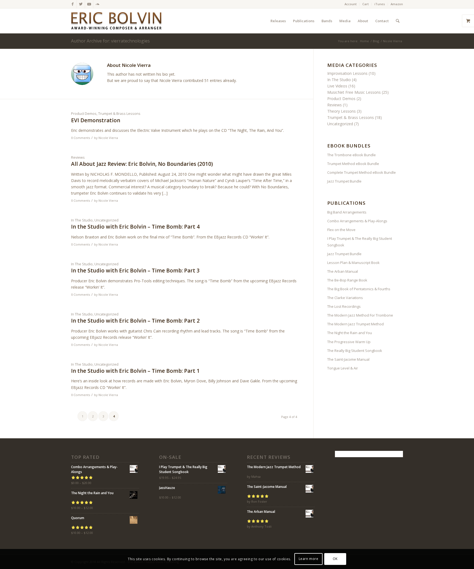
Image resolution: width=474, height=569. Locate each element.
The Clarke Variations (345, 297)
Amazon (397, 4)
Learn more (308, 558)
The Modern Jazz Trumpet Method (355, 324)
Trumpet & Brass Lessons (119, 113)
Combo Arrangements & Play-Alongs (357, 220)
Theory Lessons (341, 111)
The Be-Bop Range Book (347, 280)
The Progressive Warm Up (349, 341)
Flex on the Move (341, 229)
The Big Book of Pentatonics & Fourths (358, 288)
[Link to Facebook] (73, 4)
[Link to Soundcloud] (97, 4)
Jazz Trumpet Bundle (344, 181)
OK (335, 558)
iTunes (379, 4)
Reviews (78, 157)
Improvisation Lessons (347, 73)
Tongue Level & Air (342, 368)
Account (351, 4)
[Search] (397, 20)
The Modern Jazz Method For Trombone (360, 315)
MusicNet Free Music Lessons (354, 92)
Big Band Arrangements (346, 212)
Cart (365, 4)
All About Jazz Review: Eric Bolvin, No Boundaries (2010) (142, 163)
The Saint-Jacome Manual (348, 359)
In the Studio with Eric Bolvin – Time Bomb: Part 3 (135, 270)
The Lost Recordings (344, 306)
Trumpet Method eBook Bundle (353, 163)
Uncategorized (106, 220)
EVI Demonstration (95, 120)
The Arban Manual (342, 271)
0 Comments (80, 138)
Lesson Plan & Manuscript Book (353, 262)
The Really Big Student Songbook (354, 350)
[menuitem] (351, 4)
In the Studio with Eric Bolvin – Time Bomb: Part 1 (135, 370)
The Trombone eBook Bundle (351, 154)
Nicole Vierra (108, 138)
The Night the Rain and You (349, 332)
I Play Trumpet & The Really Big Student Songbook (359, 241)
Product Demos (84, 113)
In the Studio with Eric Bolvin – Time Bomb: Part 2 (135, 320)
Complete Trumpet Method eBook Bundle (361, 172)
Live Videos (337, 86)
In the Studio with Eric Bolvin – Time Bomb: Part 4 (135, 226)
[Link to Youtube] (89, 4)
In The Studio (82, 220)
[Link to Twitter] (81, 4)
